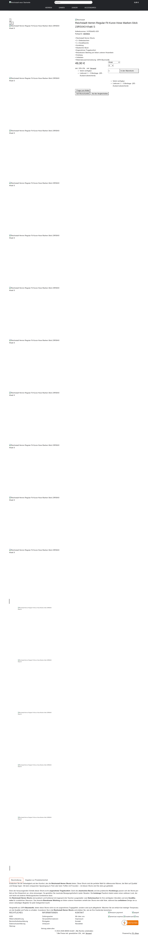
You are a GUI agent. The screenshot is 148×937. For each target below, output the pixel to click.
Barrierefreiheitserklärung (18, 921)
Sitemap (12, 926)
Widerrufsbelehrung (16, 919)
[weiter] (9, 868)
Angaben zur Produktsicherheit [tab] (36, 880)
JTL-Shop (135, 933)
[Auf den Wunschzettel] (12, 23)
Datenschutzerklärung (17, 924)
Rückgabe (46, 921)
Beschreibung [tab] (16, 880)
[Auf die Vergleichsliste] (10, 23)
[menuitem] (48, 8)
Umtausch (46, 924)
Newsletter (79, 924)
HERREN (86, 34)
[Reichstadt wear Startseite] (19, 2)
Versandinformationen (50, 919)
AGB (11, 916)
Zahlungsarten (47, 916)
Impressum (79, 919)
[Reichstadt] (107, 19)
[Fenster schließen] (10, 20)
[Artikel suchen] (91, 2)
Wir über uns (80, 916)
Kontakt (78, 921)
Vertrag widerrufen (48, 928)
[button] (135, 2)
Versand (93, 68)
